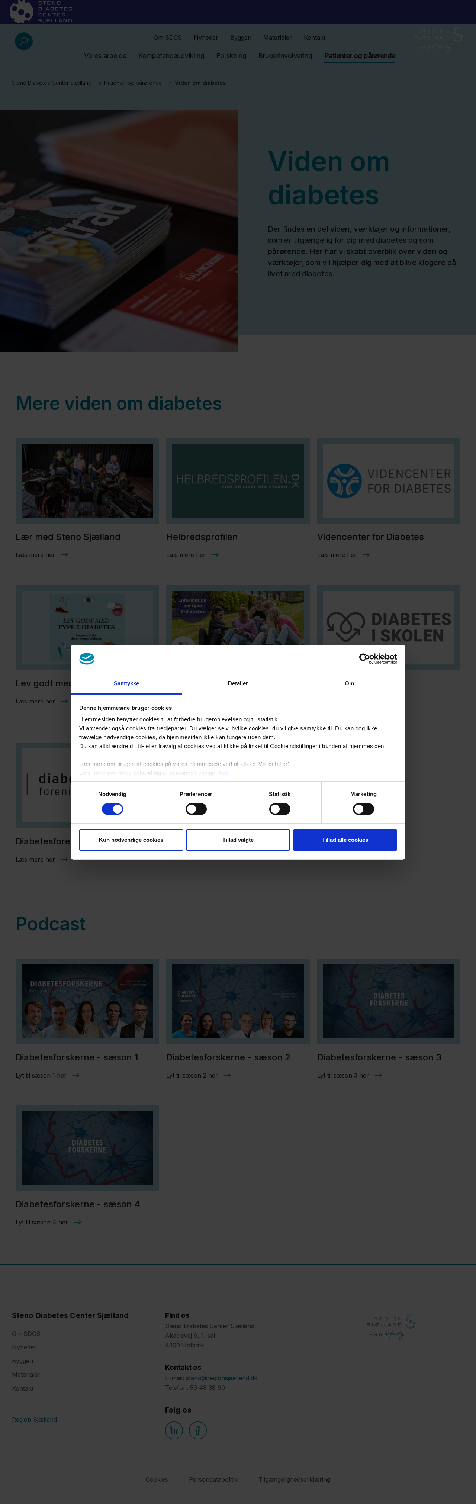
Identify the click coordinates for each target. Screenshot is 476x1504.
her (223, 773)
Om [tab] (349, 683)
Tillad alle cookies (345, 840)
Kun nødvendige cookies (131, 840)
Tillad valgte (238, 840)
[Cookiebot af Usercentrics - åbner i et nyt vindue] (364, 658)
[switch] (196, 809)
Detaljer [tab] (238, 683)
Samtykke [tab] (126, 683)
